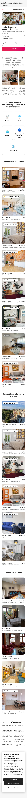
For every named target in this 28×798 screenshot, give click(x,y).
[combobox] (13, 38)
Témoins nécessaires (13, 783)
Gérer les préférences (13, 788)
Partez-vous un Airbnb (17, 10)
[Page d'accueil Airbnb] (3, 9)
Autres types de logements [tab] (9, 725)
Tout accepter (13, 779)
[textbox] (7, 44)
